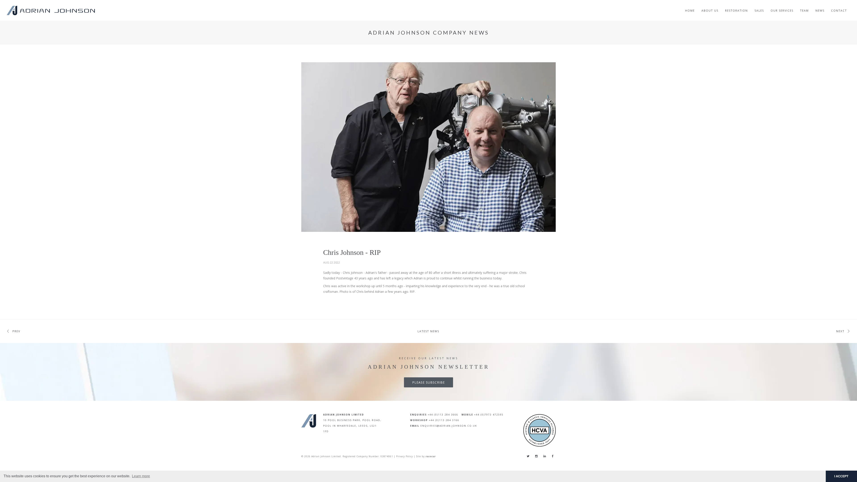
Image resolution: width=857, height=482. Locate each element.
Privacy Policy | (405, 456)
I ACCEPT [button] (841, 476)
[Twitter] (528, 456)
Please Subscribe (428, 382)
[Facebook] (552, 456)
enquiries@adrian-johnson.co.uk (448, 425)
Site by (426, 456)
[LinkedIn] (544, 456)
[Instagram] (536, 456)
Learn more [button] (141, 476)
